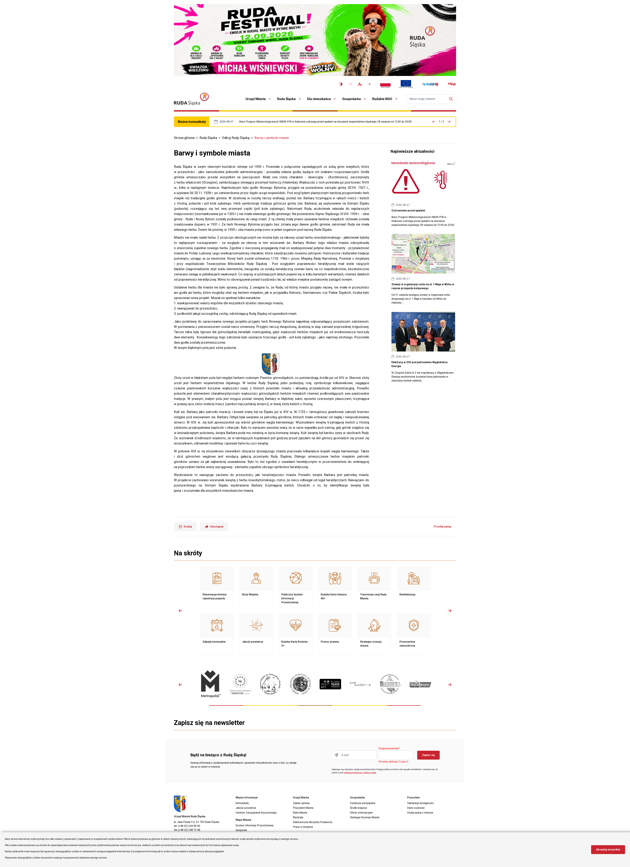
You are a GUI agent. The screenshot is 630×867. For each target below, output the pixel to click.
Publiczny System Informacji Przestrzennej (296, 587)
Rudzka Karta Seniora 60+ (335, 587)
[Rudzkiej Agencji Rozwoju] (240, 684)
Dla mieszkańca (319, 99)
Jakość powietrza (256, 634)
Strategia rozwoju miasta (374, 634)
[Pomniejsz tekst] (350, 84)
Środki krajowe (358, 807)
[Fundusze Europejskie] (406, 84)
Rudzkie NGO (382, 99)
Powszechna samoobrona (414, 634)
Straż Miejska (256, 587)
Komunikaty (242, 803)
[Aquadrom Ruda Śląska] (420, 684)
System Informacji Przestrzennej (254, 825)
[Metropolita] (210, 684)
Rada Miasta (300, 812)
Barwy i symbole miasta (271, 138)
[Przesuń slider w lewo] (180, 610)
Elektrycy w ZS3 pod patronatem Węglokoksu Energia (423, 347)
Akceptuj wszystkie (608, 849)
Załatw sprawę (301, 803)
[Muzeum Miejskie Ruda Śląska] (270, 684)
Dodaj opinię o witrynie (420, 812)
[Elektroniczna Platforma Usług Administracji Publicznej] (430, 84)
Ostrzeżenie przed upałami (325, 122)
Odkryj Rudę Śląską (236, 138)
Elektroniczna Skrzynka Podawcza (312, 822)
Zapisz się (428, 755)
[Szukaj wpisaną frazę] (452, 99)
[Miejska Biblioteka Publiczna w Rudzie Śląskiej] (300, 684)
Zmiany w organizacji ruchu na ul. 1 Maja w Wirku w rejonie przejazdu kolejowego (423, 269)
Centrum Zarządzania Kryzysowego (256, 812)
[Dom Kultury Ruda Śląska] (360, 684)
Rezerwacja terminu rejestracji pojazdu (217, 587)
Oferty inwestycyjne (361, 812)
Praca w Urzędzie (303, 826)
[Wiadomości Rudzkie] (390, 684)
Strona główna (184, 138)
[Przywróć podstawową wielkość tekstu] (360, 84)
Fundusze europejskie (362, 803)
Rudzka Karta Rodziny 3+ (296, 634)
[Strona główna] (191, 98)
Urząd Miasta (256, 99)
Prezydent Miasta (303, 807)
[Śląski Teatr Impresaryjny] (330, 684)
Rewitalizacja (414, 587)
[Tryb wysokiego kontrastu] (340, 84)
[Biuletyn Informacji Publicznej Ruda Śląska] (451, 84)
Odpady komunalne (217, 634)
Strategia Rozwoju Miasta (364, 817)
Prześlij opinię (442, 526)
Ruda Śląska (286, 99)
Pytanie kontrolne (389, 749)
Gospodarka (351, 99)
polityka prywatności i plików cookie (360, 773)
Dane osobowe (416, 807)
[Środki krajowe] (385, 84)
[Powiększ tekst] (369, 84)
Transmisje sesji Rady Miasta (374, 587)
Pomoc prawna (335, 634)
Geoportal (241, 830)
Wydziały (298, 817)
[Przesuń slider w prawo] (449, 610)
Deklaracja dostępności (420, 803)
